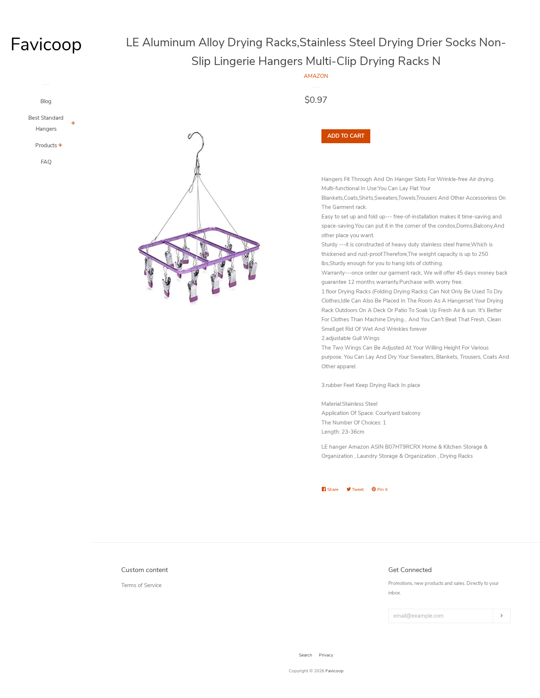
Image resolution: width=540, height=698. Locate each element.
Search (305, 655)
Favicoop (334, 671)
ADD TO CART (345, 136)
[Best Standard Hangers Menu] (73, 124)
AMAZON (316, 76)
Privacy (326, 655)
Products (46, 145)
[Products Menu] (60, 146)
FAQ (46, 162)
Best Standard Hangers (46, 123)
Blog (45, 101)
